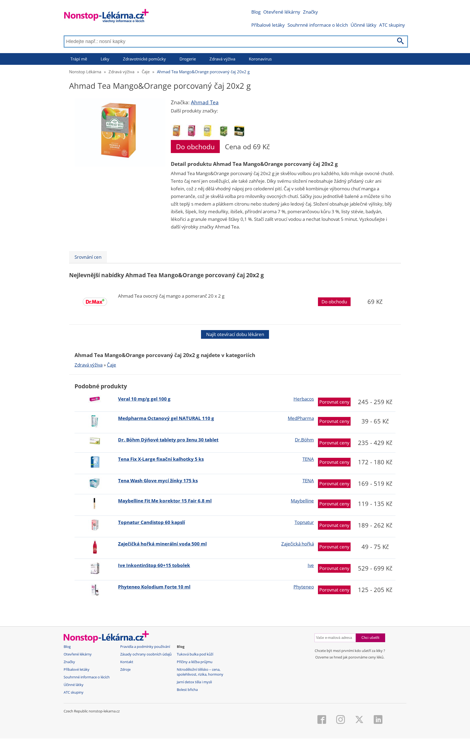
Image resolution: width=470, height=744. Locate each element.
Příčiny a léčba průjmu (194, 662)
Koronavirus (260, 59)
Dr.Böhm (304, 440)
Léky (105, 59)
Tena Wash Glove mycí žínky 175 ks (158, 480)
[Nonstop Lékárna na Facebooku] (322, 720)
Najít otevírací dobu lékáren (235, 334)
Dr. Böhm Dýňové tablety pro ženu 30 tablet (168, 440)
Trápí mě (78, 59)
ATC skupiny (392, 25)
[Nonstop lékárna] (106, 17)
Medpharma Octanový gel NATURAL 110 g (166, 418)
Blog (256, 12)
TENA (308, 459)
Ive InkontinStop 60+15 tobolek (154, 565)
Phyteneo (303, 587)
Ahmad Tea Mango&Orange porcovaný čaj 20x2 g (203, 71)
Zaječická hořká (297, 544)
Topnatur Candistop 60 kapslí (151, 522)
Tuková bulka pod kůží (195, 654)
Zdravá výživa (222, 59)
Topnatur (304, 522)
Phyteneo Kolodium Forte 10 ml (154, 587)
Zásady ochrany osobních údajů (146, 654)
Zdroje (125, 669)
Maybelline (302, 501)
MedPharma (301, 418)
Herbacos (303, 399)
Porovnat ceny (334, 402)
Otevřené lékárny (281, 12)
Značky (310, 12)
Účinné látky (363, 25)
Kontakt (126, 662)
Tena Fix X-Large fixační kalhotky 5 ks (161, 459)
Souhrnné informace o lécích (317, 25)
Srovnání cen (88, 257)
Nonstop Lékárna (85, 71)
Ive (311, 565)
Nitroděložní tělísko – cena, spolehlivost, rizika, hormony (200, 672)
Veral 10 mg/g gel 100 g (144, 399)
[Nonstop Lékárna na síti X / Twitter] (359, 720)
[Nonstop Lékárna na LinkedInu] (378, 720)
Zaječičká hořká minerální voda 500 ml (162, 544)
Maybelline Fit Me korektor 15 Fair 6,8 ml (165, 501)
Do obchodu (195, 146)
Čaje (146, 71)
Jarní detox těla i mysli (194, 682)
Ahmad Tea (205, 102)
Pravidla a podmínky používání (145, 646)
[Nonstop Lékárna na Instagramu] (341, 720)
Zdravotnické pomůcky (144, 59)
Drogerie (188, 59)
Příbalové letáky (268, 25)
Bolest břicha (187, 689)
